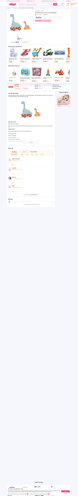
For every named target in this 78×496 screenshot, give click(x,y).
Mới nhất (24, 151)
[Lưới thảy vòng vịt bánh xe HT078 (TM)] (48, 72)
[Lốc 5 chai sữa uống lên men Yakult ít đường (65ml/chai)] (59, 52)
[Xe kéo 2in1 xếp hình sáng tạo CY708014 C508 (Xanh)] (37, 52)
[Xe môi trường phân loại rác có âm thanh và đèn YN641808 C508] (48, 52)
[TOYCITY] (10, 86)
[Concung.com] (12, 4)
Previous (9, 56)
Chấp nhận (65, 491)
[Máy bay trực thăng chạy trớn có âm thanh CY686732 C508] (25, 52)
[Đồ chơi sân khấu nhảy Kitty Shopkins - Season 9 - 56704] (37, 72)
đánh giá (41, 14)
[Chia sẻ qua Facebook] (18, 42)
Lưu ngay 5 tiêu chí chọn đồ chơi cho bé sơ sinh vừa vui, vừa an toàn (63, 104)
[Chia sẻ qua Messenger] (16, 42)
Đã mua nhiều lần (33, 151)
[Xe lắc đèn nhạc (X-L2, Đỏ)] (59, 72)
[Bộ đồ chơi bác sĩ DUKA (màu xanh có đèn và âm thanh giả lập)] (25, 72)
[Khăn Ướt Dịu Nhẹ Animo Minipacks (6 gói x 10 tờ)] (14, 52)
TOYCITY (42, 11)
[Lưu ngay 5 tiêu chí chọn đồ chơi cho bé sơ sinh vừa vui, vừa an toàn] (69, 106)
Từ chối (65, 493)
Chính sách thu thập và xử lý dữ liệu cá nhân (43, 491)
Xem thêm (31, 142)
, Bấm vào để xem (31, 194)
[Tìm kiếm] (55, 4)
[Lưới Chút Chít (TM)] (14, 72)
